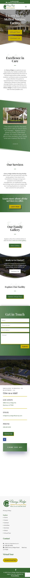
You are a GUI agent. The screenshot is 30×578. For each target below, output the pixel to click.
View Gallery (15, 245)
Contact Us (15, 38)
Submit (25, 346)
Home (6, 517)
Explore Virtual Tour (15, 297)
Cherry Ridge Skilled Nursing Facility (15, 19)
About (6, 530)
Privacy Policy (7, 510)
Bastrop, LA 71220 (8, 405)
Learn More (15, 207)
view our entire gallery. (19, 240)
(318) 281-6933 (7, 427)
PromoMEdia (15, 576)
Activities (6, 525)
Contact (6, 522)
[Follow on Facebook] (4, 439)
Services (6, 528)
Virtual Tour (15, 32)
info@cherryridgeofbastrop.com (12, 415)
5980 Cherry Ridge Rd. (9, 402)
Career (6, 520)
